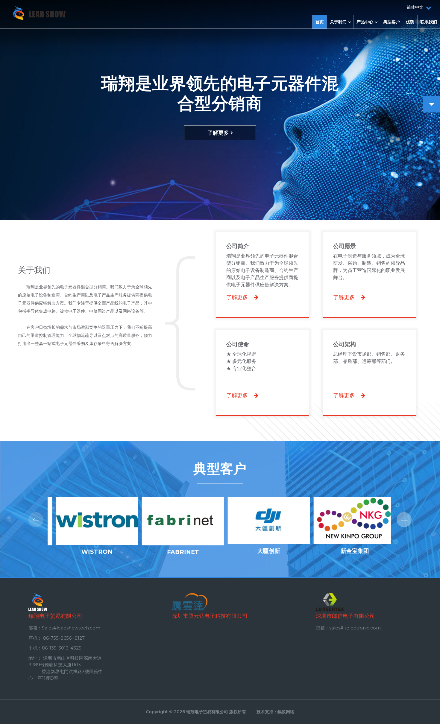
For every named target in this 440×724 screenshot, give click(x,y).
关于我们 (338, 22)
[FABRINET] (176, 543)
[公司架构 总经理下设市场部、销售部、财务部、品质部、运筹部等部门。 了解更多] (369, 328)
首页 (319, 22)
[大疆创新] (262, 542)
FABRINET (176, 552)
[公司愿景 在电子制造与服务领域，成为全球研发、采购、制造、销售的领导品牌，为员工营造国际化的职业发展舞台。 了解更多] (369, 229)
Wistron (90, 551)
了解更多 (218, 133)
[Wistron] (90, 543)
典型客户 (391, 22)
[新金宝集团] (348, 542)
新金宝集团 (348, 550)
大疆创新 (262, 550)
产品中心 (364, 22)
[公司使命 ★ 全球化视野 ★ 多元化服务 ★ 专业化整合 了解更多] (263, 328)
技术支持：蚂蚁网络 (275, 711)
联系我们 (428, 22)
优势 (410, 22)
